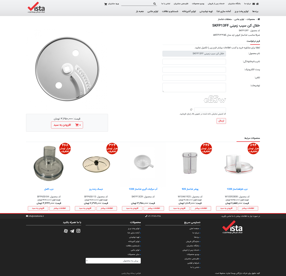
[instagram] (78, 230)
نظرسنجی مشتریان (181, 3)
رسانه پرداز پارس (128, 273)
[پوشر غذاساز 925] (190, 164)
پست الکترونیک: (252, 69)
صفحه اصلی (194, 228)
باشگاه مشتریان (234, 3)
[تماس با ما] (253, 4)
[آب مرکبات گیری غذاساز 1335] (143, 164)
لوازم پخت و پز (241, 11)
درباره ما (247, 3)
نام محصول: (254, 53)
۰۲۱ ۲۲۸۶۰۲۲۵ (154, 216)
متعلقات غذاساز (225, 19)
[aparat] (66, 230)
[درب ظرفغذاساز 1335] (237, 164)
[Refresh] (191, 109)
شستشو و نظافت (170, 11)
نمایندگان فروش (192, 241)
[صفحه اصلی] (257, 4)
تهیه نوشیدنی (206, 11)
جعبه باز (140, 11)
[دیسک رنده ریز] (96, 164)
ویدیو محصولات (198, 3)
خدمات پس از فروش (216, 3)
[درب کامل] (49, 164)
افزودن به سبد (226, 208)
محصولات (251, 19)
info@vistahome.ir (36, 216)
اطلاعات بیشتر (248, 208)
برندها (255, 11)
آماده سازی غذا (224, 11)
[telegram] (72, 230)
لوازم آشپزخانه (189, 11)
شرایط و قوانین (193, 263)
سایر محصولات (133, 254)
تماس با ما (165, 3)
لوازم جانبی (152, 11)
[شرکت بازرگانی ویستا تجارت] (36, 8)
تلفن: (257, 78)
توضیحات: (255, 86)
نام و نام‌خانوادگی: (251, 61)
